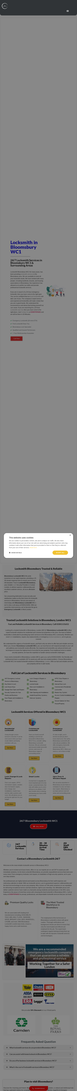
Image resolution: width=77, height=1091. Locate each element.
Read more (33, 547)
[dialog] (38, 545)
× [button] (70, 535)
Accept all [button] (60, 552)
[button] (67, 11)
